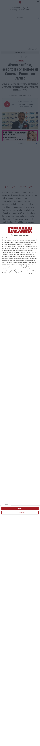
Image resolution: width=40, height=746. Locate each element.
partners (12, 238)
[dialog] (20, 485)
